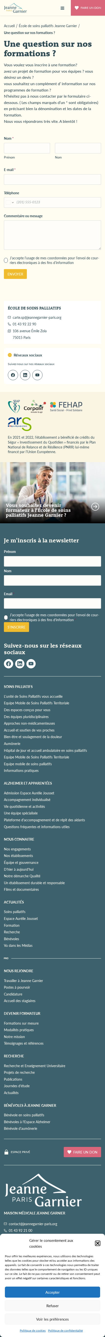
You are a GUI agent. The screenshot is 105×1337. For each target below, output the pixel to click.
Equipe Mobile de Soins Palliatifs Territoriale (36, 702)
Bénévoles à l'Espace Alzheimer (27, 1121)
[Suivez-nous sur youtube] (37, 375)
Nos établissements (18, 855)
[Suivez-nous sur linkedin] (25, 375)
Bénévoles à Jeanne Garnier (30, 1105)
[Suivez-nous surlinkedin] (19, 663)
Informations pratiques (21, 770)
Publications (13, 1079)
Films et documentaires (21, 889)
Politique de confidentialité (65, 1330)
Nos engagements (17, 848)
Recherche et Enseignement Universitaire (34, 1065)
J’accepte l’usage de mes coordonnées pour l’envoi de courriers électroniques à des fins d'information (54, 617)
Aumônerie (12, 743)
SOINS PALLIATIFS (18, 686)
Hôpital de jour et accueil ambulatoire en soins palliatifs (45, 750)
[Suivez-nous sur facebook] (13, 375)
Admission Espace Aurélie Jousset (29, 792)
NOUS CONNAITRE (19, 839)
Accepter (52, 1292)
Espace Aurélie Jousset (21, 918)
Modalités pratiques (19, 1029)
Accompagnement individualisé (27, 799)
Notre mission (14, 1036)
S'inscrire (16, 627)
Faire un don (91, 8)
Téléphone (11, 193)
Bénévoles (11, 938)
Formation (12, 925)
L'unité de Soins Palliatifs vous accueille (33, 696)
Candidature (13, 994)
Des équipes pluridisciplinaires (26, 716)
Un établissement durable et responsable (34, 882)
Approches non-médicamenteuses (29, 723)
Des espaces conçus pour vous (27, 709)
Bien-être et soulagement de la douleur (33, 736)
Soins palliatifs (14, 911)
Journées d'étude (17, 1085)
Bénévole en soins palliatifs (24, 1114)
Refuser (52, 1305)
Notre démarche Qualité (22, 875)
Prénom (9, 157)
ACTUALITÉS (14, 902)
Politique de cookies (33, 1330)
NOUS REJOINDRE (18, 970)
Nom (58, 157)
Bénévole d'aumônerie (20, 1128)
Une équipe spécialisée (21, 813)
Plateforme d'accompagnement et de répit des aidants (44, 819)
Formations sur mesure (21, 1023)
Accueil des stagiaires (19, 1000)
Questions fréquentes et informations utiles (37, 826)
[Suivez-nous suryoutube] (31, 663)
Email (9, 594)
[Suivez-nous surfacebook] (8, 663)
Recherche (12, 931)
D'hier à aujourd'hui (18, 869)
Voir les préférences (52, 1319)
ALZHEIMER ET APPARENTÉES (28, 783)
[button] (97, 1243)
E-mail (10, 169)
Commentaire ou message (23, 216)
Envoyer (15, 274)
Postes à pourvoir (17, 987)
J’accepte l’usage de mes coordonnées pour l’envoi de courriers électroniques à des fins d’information (54, 260)
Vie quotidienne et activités (24, 806)
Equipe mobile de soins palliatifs (28, 763)
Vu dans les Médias (18, 945)
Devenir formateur (22, 1013)
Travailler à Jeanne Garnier (23, 980)
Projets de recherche (19, 1072)
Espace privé (20, 1152)
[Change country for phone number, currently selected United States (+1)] (9, 202)
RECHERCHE (14, 1055)
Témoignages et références (23, 1043)
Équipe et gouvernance (21, 862)
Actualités (11, 1092)
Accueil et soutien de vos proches (29, 730)
